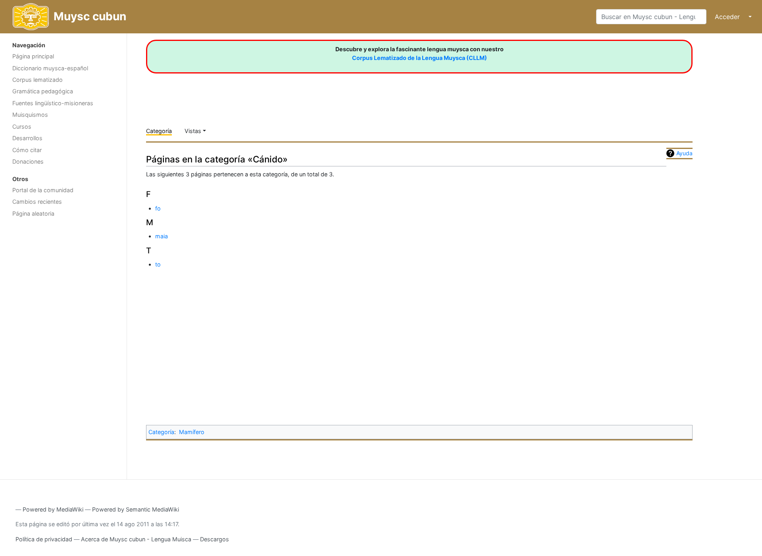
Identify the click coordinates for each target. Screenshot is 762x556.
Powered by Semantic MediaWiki (135, 509)
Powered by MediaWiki (53, 509)
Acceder (727, 17)
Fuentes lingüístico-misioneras (52, 103)
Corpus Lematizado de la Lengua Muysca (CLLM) (419, 57)
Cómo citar (27, 150)
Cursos (21, 126)
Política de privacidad (43, 539)
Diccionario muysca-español (50, 68)
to (158, 264)
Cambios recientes (37, 201)
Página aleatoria (33, 213)
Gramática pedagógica (42, 91)
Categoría (159, 130)
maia (161, 236)
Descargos (214, 539)
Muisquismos (30, 114)
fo (158, 208)
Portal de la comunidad (42, 190)
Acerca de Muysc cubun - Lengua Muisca (136, 539)
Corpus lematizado (37, 79)
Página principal (33, 56)
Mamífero (191, 432)
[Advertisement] (63, 347)
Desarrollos (27, 138)
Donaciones (28, 161)
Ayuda (684, 153)
